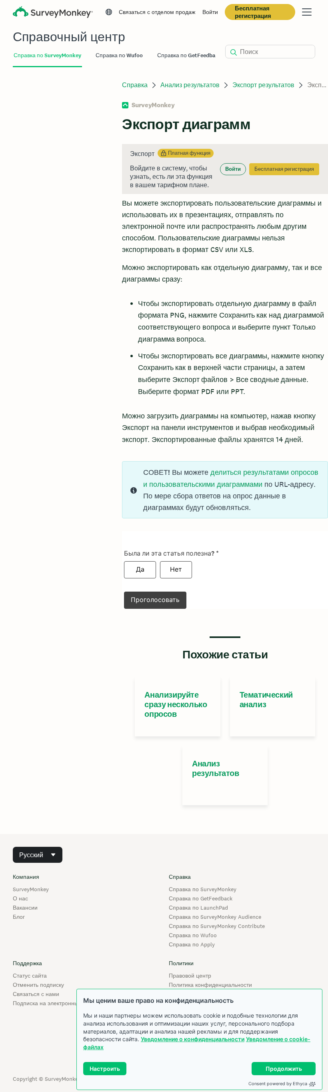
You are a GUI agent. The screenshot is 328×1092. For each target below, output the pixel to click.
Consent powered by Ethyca (277, 1083)
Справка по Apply (192, 944)
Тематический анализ (266, 700)
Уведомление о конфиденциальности (192, 1039)
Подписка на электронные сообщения (63, 1003)
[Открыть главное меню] (306, 12)
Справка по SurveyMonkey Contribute (217, 926)
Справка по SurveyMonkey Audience (215, 916)
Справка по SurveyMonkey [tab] (47, 55)
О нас (20, 898)
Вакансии (25, 907)
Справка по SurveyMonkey (202, 889)
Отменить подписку (38, 984)
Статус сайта (30, 975)
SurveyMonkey (31, 889)
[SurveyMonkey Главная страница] (53, 13)
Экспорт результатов (263, 85)
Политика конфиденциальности (210, 984)
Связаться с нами (36, 994)
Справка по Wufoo (193, 935)
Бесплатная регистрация (253, 12)
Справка (135, 85)
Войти (210, 12)
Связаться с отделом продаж (157, 12)
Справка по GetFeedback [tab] (189, 55)
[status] (225, 169)
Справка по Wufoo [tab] (119, 55)
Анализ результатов (190, 85)
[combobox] (37, 855)
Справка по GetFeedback (200, 898)
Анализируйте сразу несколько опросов (175, 704)
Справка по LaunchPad (198, 907)
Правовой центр (190, 975)
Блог (19, 916)
